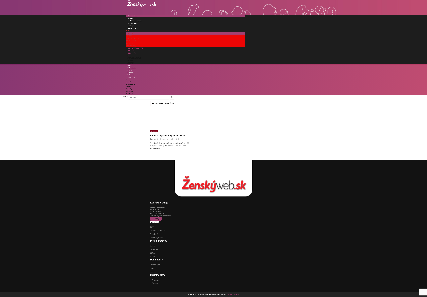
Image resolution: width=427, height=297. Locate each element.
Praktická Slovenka (135, 21)
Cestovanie (130, 75)
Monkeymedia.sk (233, 294)
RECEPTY (132, 53)
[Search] (171, 97)
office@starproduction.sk (162, 216)
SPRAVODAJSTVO (135, 48)
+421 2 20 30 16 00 (158, 213)
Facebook (155, 280)
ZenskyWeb (154, 139)
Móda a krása (131, 68)
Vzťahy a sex (131, 77)
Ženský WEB (132, 16)
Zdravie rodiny (133, 23)
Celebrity (130, 72)
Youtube (155, 283)
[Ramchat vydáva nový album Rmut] (170, 121)
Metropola (131, 26)
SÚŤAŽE (131, 51)
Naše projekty (133, 28)
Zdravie (129, 70)
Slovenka (131, 18)
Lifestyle (129, 65)
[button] (185, 31)
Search (125, 96)
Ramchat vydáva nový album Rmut (167, 135)
